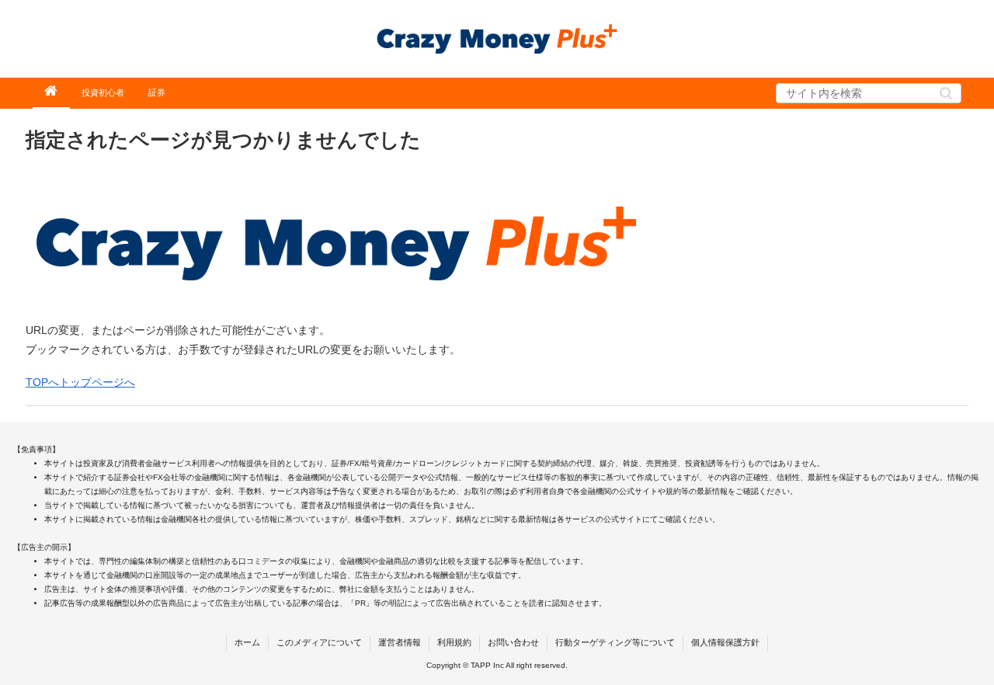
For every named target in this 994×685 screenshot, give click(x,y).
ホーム (247, 642)
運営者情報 (399, 642)
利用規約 (454, 642)
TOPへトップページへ (80, 382)
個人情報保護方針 (725, 642)
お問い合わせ (513, 642)
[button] (946, 93)
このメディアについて (319, 642)
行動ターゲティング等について (615, 642)
